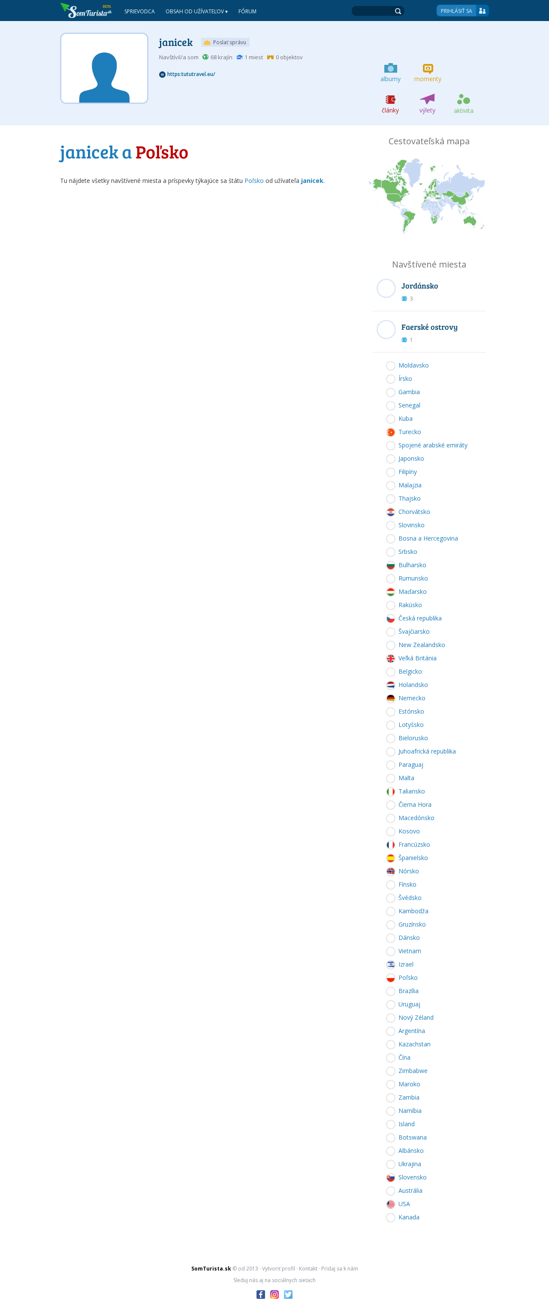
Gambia (409, 392)
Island (406, 1124)
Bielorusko (413, 738)
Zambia (408, 1097)
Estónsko (411, 711)
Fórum (247, 11)
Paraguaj (410, 764)
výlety (427, 110)
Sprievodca (139, 11)
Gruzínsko (412, 924)
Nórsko (408, 871)
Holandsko (413, 685)
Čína (404, 1057)
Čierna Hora (414, 804)
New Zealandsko (421, 645)
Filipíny (407, 472)
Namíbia (410, 1110)
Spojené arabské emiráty (433, 445)
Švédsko (410, 898)
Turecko (409, 432)
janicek (176, 42)
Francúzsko (414, 844)
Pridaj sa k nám (339, 1268)
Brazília (408, 991)
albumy (390, 79)
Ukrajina (409, 1164)
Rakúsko (410, 605)
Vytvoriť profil (278, 1268)
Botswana (412, 1137)
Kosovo (409, 831)
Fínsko (407, 884)
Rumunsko (413, 578)
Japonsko (411, 458)
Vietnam (409, 951)
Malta (406, 778)
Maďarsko (412, 591)
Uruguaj (409, 1004)
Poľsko (254, 180)
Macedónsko (416, 818)
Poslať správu (229, 42)
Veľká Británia (417, 658)
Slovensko (412, 1177)
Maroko (409, 1084)
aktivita (464, 110)
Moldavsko (413, 365)
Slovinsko (411, 525)
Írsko (405, 378)
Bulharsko (412, 565)
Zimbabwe (413, 1071)
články (390, 110)
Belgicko (410, 671)
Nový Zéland (416, 1017)
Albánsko (411, 1150)
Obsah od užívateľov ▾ (197, 11)
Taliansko (411, 791)
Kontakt (308, 1268)
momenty (427, 79)
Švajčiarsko (414, 631)
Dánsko (409, 937)
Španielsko (413, 858)
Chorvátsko (414, 512)
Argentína (411, 1031)
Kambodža (413, 911)
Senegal (409, 405)
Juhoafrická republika (427, 751)
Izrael (405, 964)
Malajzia (410, 485)
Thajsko (409, 498)
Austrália (410, 1190)
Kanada (408, 1217)
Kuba (405, 418)
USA (404, 1204)
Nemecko (411, 698)
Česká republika (420, 618)
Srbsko (407, 551)
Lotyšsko (411, 724)
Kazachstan (414, 1044)
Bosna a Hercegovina (428, 538)
